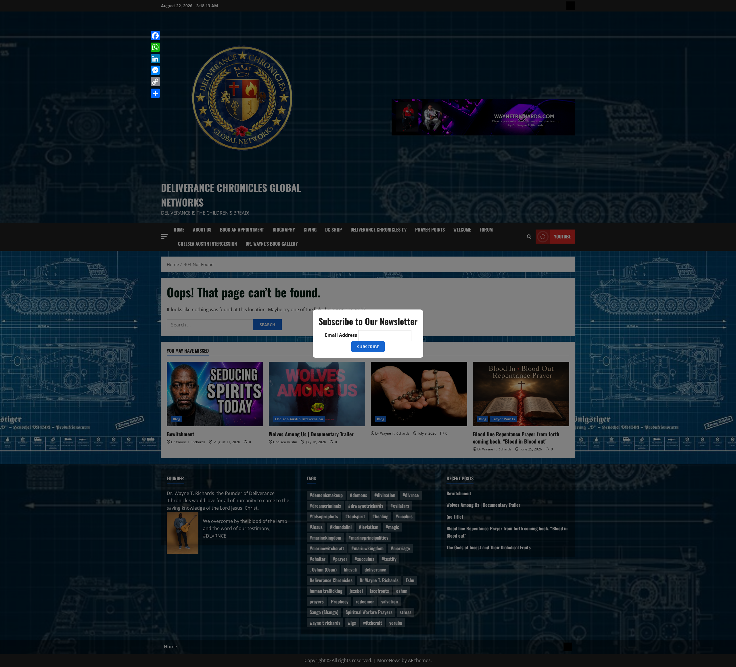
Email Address (341, 335)
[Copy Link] (155, 81)
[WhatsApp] (155, 47)
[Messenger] (155, 70)
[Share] (155, 93)
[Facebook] (155, 35)
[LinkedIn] (155, 58)
